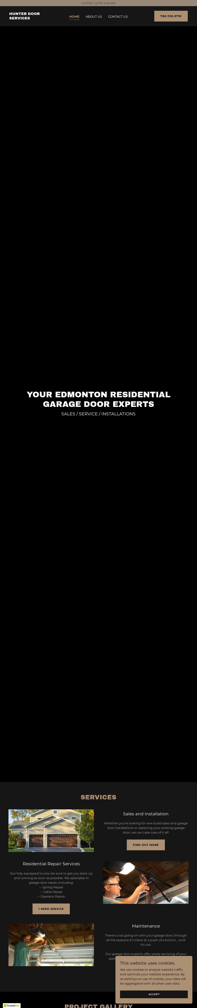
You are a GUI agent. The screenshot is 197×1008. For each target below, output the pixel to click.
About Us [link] (94, 16)
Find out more (146, 845)
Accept (154, 994)
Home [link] (74, 16)
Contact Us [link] (118, 16)
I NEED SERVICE (51, 909)
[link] (32, 18)
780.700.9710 (171, 16)
